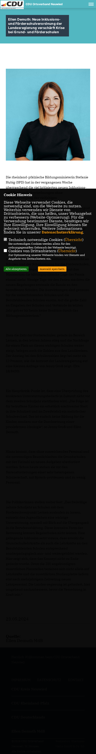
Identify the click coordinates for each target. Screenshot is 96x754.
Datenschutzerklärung (62, 232)
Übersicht (73, 239)
